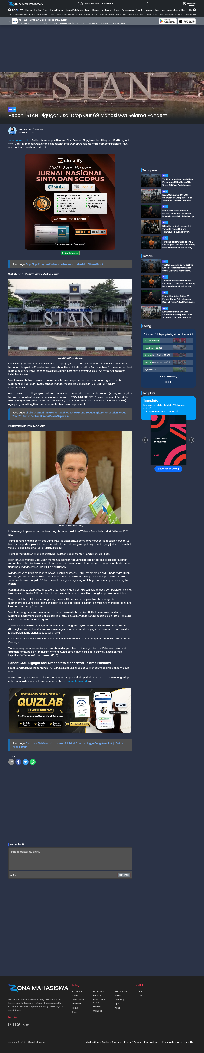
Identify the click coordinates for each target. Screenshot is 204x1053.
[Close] (159, 505)
